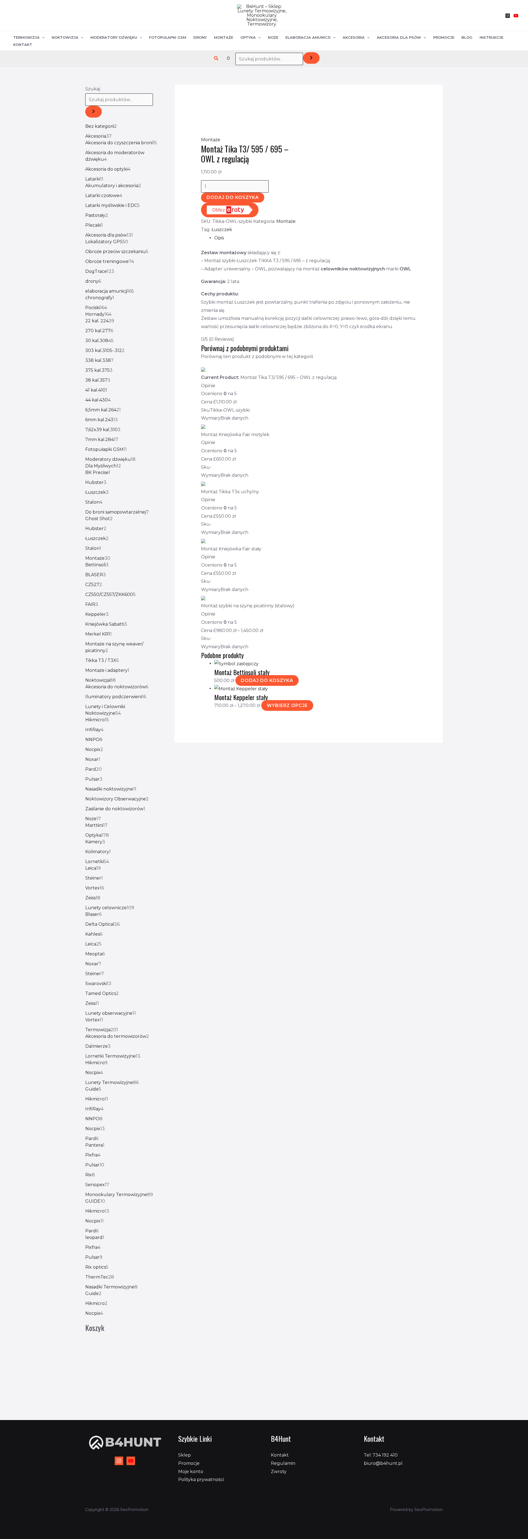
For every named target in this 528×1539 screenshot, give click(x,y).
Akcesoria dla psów (399, 37)
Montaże (223, 37)
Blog (466, 37)
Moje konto (190, 1471)
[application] (42, 37)
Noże (273, 37)
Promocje (443, 37)
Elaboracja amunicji (308, 37)
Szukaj (92, 88)
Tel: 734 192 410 (381, 1455)
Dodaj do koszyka (233, 197)
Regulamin (283, 1463)
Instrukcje (491, 37)
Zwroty (279, 1471)
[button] (216, 58)
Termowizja (26, 37)
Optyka (248, 37)
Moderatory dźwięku (113, 37)
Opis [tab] (219, 237)
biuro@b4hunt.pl (383, 1463)
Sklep (184, 1455)
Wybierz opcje (287, 705)
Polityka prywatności (201, 1479)
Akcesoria (354, 37)
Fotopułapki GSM (167, 37)
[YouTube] (515, 15)
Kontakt (22, 44)
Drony (200, 37)
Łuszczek (221, 229)
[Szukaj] (311, 58)
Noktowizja (65, 37)
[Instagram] (507, 15)
